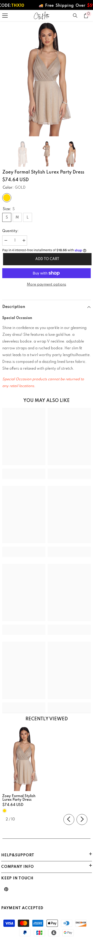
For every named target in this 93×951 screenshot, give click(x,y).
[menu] (5, 15)
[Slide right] (82, 819)
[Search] (75, 15)
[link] (23, 470)
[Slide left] (68, 819)
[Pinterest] (6, 889)
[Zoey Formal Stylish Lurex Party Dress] (23, 758)
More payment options (46, 284)
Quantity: (10, 231)
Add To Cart (46, 259)
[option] (46, 78)
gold (4, 810)
